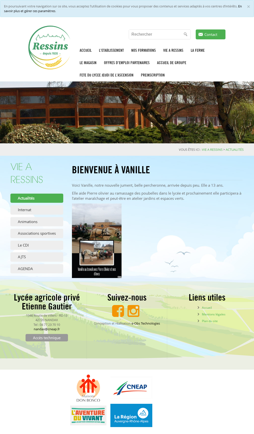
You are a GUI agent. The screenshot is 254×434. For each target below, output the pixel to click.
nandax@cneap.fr (47, 329)
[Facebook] (118, 310)
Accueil (207, 308)
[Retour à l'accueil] (50, 47)
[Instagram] (133, 310)
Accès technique (47, 337)
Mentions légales (213, 314)
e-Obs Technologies (145, 323)
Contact (210, 34)
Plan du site (210, 321)
